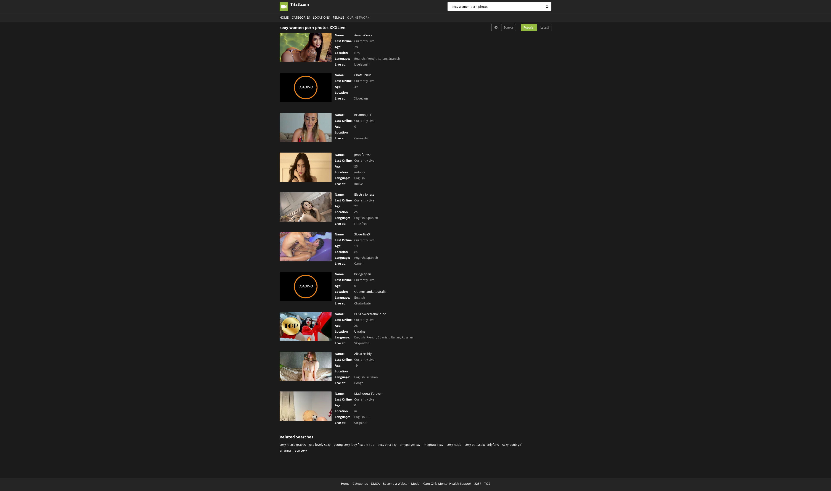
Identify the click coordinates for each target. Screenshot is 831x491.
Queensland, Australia (370, 292)
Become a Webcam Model (401, 483)
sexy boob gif (511, 445)
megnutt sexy (433, 445)
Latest (544, 27)
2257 (477, 483)
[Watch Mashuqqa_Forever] (306, 406)
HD (496, 27)
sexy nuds (454, 445)
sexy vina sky (387, 445)
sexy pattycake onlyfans (482, 445)
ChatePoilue (363, 75)
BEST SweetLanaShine (370, 314)
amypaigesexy (410, 445)
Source (509, 27)
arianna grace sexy (293, 450)
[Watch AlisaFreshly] (306, 366)
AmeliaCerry (363, 35)
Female (338, 17)
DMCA (375, 483)
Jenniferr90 (362, 155)
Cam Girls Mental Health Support (447, 483)
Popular (529, 27)
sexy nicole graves (293, 445)
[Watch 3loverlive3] (306, 246)
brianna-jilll (362, 115)
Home (284, 17)
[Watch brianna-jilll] (306, 127)
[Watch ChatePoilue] (306, 87)
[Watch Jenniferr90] (306, 167)
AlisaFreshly (363, 354)
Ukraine (360, 331)
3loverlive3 (362, 234)
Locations (321, 17)
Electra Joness (364, 194)
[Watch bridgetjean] (306, 286)
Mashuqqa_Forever (368, 393)
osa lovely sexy (319, 445)
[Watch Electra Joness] (306, 207)
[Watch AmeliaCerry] (306, 47)
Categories (301, 17)
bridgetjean (362, 274)
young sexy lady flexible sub (354, 445)
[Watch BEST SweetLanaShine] (306, 326)
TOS (487, 483)
